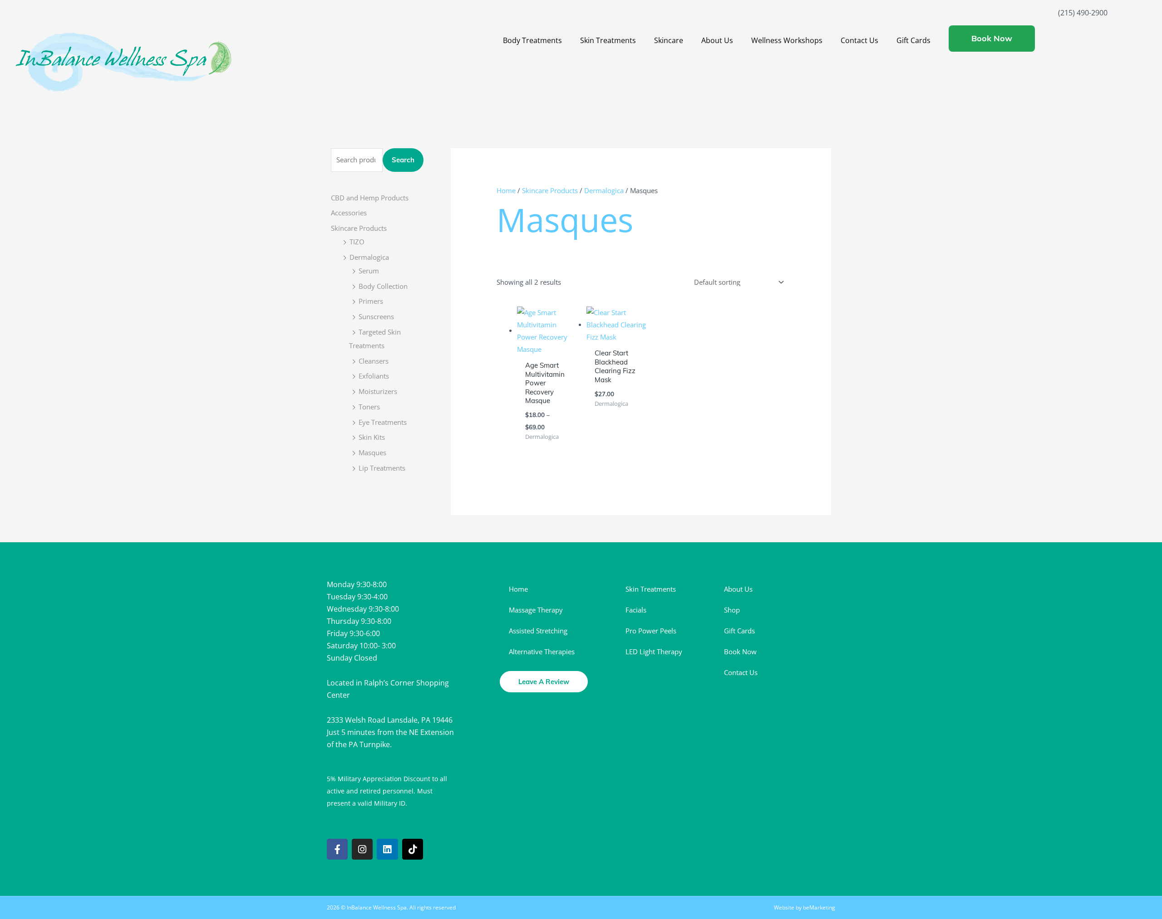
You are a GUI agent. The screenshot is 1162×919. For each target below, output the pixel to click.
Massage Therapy (536, 609)
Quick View (547, 347)
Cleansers (374, 360)
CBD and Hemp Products (370, 197)
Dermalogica (369, 257)
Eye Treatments (383, 422)
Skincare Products (359, 228)
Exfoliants (374, 375)
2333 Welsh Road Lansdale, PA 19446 (390, 720)
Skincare (668, 40)
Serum (369, 270)
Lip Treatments (382, 467)
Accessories (349, 212)
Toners (369, 406)
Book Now (740, 651)
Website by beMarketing (804, 907)
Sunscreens (376, 316)
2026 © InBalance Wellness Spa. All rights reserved (391, 907)
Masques (372, 452)
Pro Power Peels (650, 630)
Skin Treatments (608, 40)
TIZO (357, 241)
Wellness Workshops (786, 40)
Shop (732, 609)
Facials (635, 609)
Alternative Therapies (542, 651)
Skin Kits (372, 437)
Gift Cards (913, 40)
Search (403, 160)
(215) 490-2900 (1083, 13)
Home (506, 190)
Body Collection (383, 286)
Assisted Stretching (538, 630)
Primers (371, 301)
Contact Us (859, 40)
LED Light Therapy (653, 651)
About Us (717, 40)
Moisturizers (378, 391)
